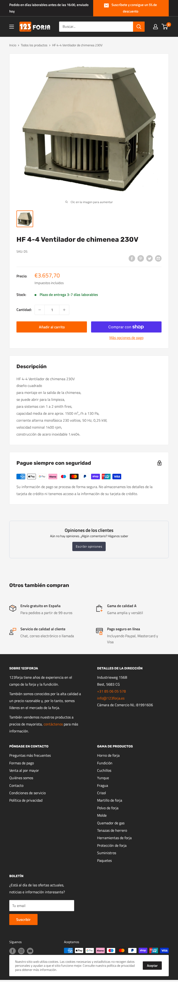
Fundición (104, 763)
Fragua (102, 785)
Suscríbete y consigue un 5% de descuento (134, 8)
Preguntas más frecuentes (30, 755)
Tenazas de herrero (112, 830)
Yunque (103, 778)
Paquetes (104, 860)
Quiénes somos (21, 778)
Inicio (12, 45)
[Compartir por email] (158, 258)
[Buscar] (139, 27)
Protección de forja (112, 845)
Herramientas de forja (114, 838)
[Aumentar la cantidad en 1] (64, 310)
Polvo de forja (107, 808)
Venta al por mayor (24, 770)
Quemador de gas (110, 823)
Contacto (16, 785)
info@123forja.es (110, 698)
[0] (165, 26)
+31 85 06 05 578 (111, 691)
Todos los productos (34, 45)
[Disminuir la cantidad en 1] (39, 310)
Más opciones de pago (126, 337)
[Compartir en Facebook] (132, 258)
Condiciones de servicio (27, 793)
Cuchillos (104, 770)
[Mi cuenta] (155, 26)
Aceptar (152, 965)
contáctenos (53, 724)
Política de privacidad (25, 800)
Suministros (106, 853)
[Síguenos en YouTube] (30, 951)
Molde (102, 815)
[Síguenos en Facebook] (12, 951)
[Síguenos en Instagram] (21, 951)
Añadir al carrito (52, 327)
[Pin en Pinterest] (140, 258)
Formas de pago (21, 763)
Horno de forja (108, 755)
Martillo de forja (109, 800)
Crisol (101, 793)
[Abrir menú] (11, 26)
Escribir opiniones (89, 546)
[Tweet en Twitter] (149, 258)
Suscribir (23, 919)
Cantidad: (24, 309)
